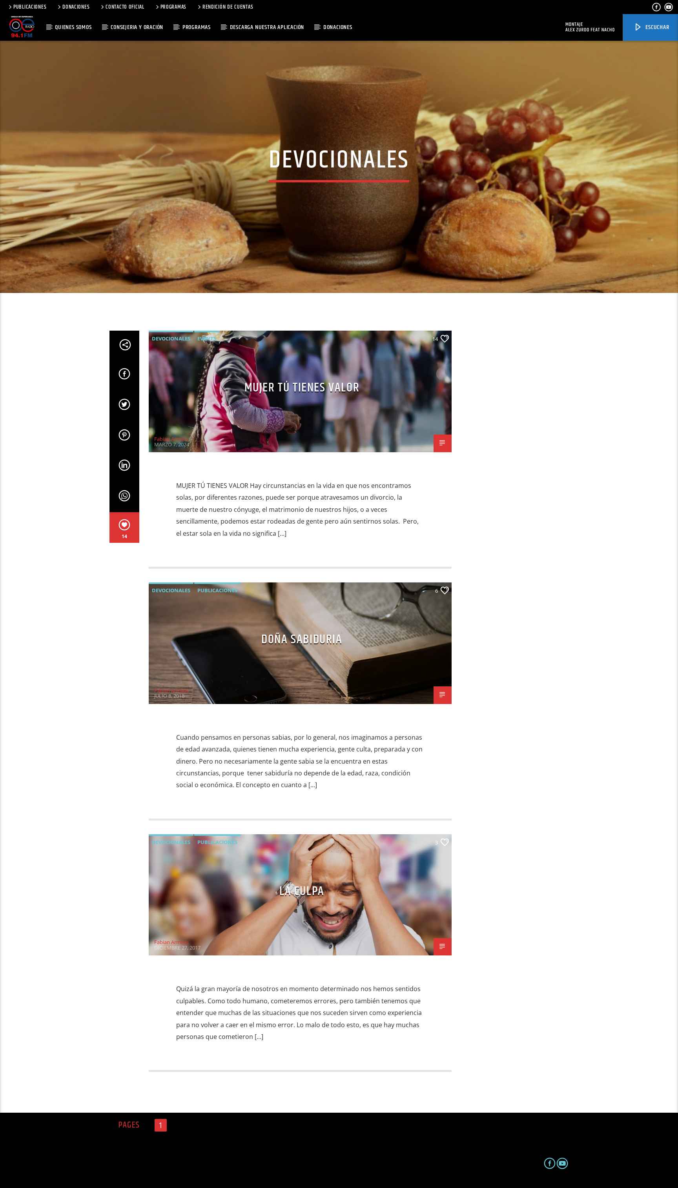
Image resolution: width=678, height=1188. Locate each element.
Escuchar (656, 27)
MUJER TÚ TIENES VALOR (302, 387)
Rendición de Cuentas (227, 7)
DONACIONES (75, 7)
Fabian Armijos (171, 438)
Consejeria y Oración (137, 27)
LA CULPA (301, 891)
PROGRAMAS (173, 7)
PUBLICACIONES (29, 7)
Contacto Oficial (125, 7)
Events (206, 338)
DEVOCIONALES (171, 338)
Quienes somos (73, 27)
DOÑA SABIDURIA (301, 639)
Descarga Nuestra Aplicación (267, 27)
